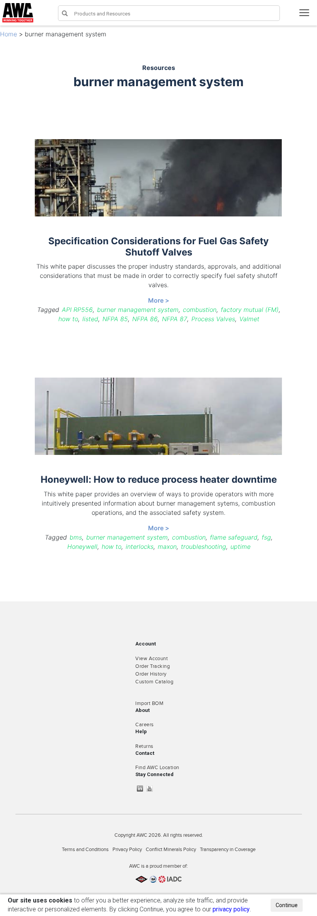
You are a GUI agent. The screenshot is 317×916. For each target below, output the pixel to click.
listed (90, 319)
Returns (144, 746)
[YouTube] (152, 788)
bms (76, 537)
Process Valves (213, 319)
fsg (266, 537)
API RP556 (77, 309)
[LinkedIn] (142, 788)
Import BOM (149, 703)
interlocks (139, 546)
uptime (240, 546)
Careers (144, 725)
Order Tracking (152, 666)
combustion (199, 309)
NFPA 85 (115, 319)
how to (68, 319)
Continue (287, 905)
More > (158, 300)
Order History (151, 674)
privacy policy (231, 909)
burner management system (138, 309)
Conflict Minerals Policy (171, 849)
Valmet (249, 319)
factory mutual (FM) (250, 309)
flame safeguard (233, 537)
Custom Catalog (154, 682)
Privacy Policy (127, 849)
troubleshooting (203, 546)
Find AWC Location (157, 767)
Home (8, 34)
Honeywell (82, 546)
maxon (167, 546)
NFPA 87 (174, 319)
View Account (151, 659)
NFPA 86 (145, 319)
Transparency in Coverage (228, 849)
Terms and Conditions (85, 849)
